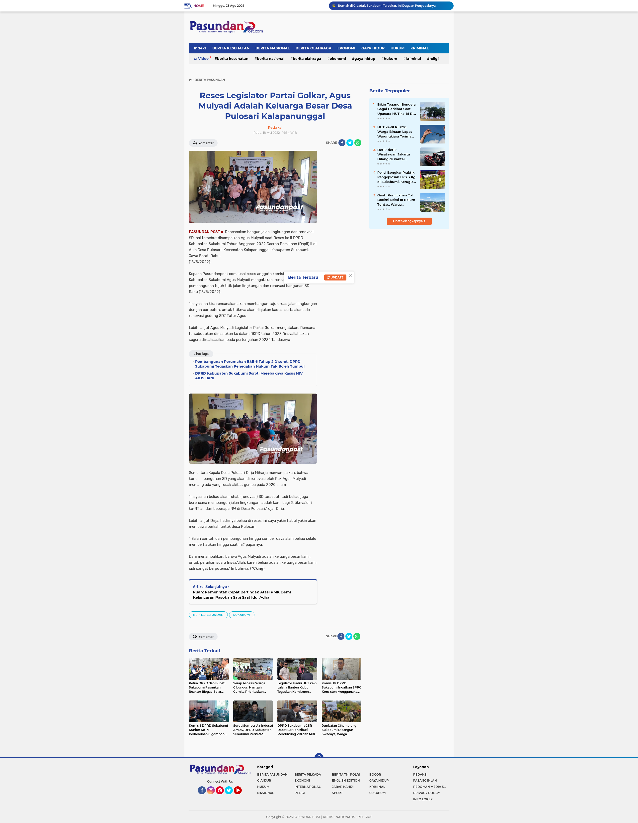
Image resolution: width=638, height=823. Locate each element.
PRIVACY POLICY (426, 793)
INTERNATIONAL (307, 787)
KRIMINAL (419, 48)
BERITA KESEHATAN (230, 48)
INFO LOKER (423, 799)
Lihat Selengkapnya (408, 221)
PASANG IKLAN (425, 780)
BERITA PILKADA (308, 774)
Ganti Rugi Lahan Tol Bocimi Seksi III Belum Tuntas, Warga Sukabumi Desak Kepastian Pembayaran (396, 200)
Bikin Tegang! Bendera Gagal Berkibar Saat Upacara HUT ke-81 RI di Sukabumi (396, 109)
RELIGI (434, 58)
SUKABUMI (241, 615)
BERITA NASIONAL (272, 48)
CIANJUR (264, 780)
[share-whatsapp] (357, 142)
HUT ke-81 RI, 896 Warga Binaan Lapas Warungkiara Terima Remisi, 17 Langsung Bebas (394, 131)
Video (203, 58)
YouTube (241, 796)
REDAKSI (420, 774)
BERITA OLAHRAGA (313, 48)
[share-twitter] (349, 142)
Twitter (231, 796)
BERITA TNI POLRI (346, 774)
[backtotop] (319, 757)
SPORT (337, 793)
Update (336, 277)
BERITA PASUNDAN (208, 615)
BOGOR (375, 774)
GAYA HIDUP (373, 48)
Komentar (206, 143)
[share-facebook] (341, 142)
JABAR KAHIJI (343, 787)
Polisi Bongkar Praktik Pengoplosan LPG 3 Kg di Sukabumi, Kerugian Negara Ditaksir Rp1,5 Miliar (396, 177)
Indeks (200, 48)
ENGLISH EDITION (346, 780)
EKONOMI (346, 48)
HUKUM (397, 48)
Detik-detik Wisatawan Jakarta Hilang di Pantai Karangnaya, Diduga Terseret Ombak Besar (396, 154)
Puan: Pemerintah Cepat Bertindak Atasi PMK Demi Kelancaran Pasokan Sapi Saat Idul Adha (242, 595)
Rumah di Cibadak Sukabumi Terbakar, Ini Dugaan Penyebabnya (387, 5)
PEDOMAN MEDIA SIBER (431, 787)
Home (198, 5)
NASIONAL (265, 793)
